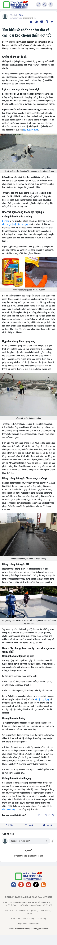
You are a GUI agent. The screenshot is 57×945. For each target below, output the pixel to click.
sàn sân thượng (8, 809)
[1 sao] (39, 815)
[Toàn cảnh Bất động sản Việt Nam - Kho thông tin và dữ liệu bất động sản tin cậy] (15, 4)
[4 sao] (49, 815)
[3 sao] (46, 815)
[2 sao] (42, 815)
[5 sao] (52, 815)
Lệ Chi (20, 15)
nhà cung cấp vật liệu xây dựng (15, 224)
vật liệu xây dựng (42, 699)
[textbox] (28, 840)
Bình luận (9, 833)
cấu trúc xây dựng (30, 129)
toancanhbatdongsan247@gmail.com (31, 929)
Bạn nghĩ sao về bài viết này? (14, 815)
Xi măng (5, 220)
